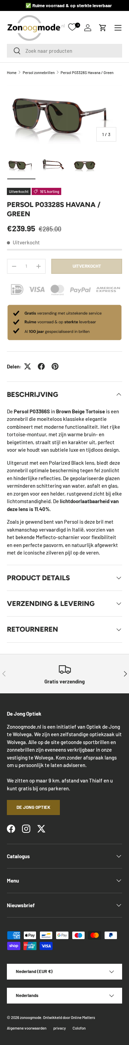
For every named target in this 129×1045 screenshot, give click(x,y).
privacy (59, 1028)
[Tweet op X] (27, 366)
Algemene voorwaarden (26, 1028)
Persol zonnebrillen (39, 72)
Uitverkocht (87, 266)
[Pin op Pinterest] (55, 366)
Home (12, 72)
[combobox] (64, 51)
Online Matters (83, 1017)
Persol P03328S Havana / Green (87, 72)
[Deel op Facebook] (41, 366)
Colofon (79, 1028)
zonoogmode (30, 1017)
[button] (102, 27)
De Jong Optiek (33, 807)
